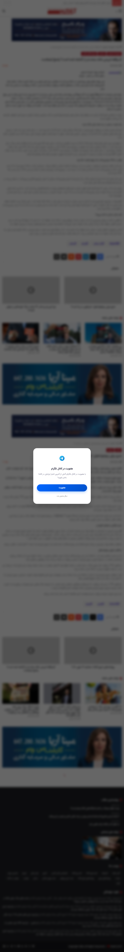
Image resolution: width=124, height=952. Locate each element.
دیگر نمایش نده (62, 496)
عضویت (62, 488)
